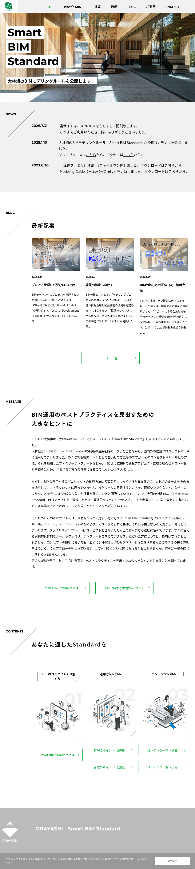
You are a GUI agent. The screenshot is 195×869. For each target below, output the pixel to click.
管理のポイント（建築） (110, 750)
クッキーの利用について (123, 858)
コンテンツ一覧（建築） (164, 750)
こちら (91, 154)
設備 (114, 6)
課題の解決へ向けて (99, 285)
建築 (97, 6)
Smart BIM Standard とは (61, 588)
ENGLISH (172, 6)
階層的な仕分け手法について (124, 588)
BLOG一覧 (110, 358)
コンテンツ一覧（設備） (164, 767)
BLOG (132, 6)
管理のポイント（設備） (110, 767)
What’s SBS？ (74, 6)
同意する (172, 861)
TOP (50, 6)
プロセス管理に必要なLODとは (53, 285)
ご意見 (150, 6)
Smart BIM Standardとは (57, 755)
